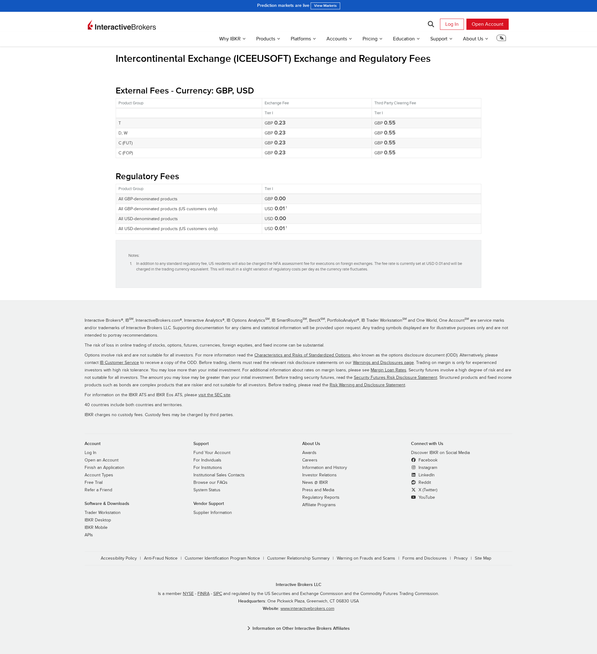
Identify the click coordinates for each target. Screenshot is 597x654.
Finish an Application (104, 467)
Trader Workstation (103, 512)
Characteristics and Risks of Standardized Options (302, 355)
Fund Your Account (211, 452)
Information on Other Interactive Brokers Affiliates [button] (301, 628)
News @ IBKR (315, 482)
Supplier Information (212, 512)
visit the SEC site (214, 395)
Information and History (324, 467)
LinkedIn (426, 475)
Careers (309, 460)
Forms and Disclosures (424, 558)
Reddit (424, 482)
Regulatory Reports (321, 497)
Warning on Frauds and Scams (366, 558)
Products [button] (265, 39)
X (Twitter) (427, 490)
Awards (309, 452)
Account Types (99, 475)
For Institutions (207, 467)
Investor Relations (319, 475)
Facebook (427, 460)
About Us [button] (473, 39)
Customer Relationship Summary (298, 558)
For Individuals (207, 460)
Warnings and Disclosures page (383, 362)
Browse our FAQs (210, 482)
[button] (501, 39)
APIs (89, 535)
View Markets (325, 5)
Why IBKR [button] (230, 39)
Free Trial (94, 482)
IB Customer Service (119, 362)
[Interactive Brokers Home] (122, 25)
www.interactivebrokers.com (307, 608)
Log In (452, 24)
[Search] (430, 24)
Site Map (483, 558)
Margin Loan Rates (388, 370)
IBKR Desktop (98, 520)
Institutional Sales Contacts (219, 475)
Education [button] (404, 39)
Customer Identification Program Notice (222, 558)
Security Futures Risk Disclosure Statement (395, 377)
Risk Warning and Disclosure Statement (367, 385)
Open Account (487, 24)
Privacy (461, 558)
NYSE (188, 593)
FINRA (203, 593)
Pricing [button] (370, 39)
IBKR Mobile (96, 527)
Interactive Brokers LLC (299, 584)
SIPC (217, 593)
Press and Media (318, 490)
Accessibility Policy (119, 558)
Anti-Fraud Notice (161, 558)
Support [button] (438, 39)
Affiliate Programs (319, 504)
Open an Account (101, 460)
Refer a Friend (98, 490)
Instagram (427, 467)
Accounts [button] (336, 39)
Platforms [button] (301, 39)
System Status (206, 490)
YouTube (426, 497)
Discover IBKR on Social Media (440, 452)
